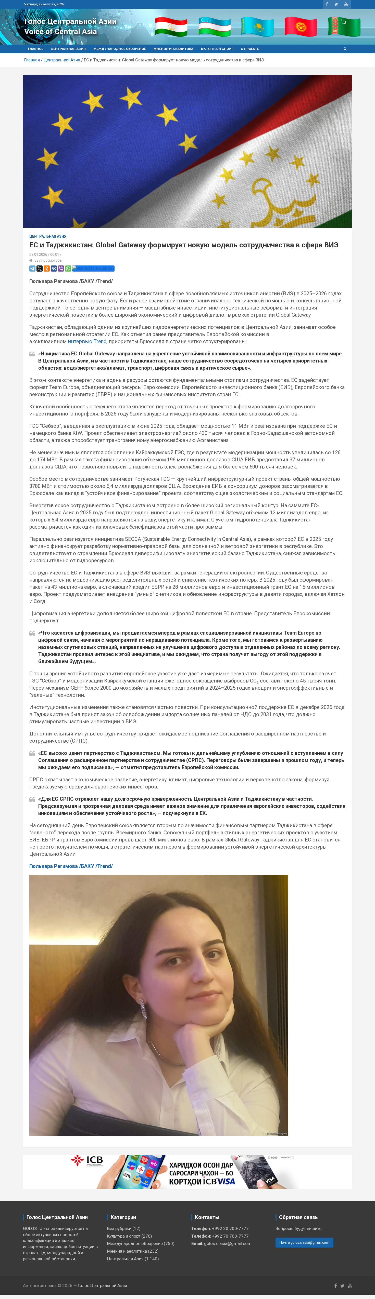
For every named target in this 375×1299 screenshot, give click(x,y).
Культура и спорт (217, 49)
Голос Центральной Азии (70, 21)
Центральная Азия (68, 49)
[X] (39, 268)
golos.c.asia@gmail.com (228, 1243)
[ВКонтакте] (54, 268)
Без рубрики (119, 1228)
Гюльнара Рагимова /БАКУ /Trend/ (71, 866)
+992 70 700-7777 (230, 1236)
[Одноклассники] (47, 268)
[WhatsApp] (68, 268)
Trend (100, 341)
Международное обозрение (119, 49)
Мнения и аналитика (173, 49)
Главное (35, 49)
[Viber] (61, 268)
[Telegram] (32, 268)
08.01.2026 (38, 254)
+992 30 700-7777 (230, 1228)
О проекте (250, 49)
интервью (80, 341)
